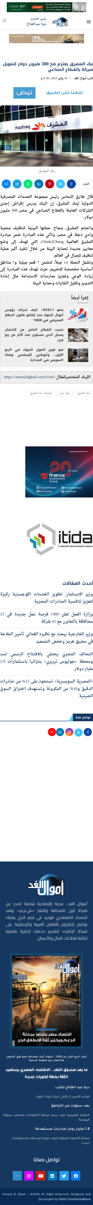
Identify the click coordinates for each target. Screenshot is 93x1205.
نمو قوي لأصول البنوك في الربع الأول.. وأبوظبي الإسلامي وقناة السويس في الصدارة (34, 379)
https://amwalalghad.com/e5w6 (29, 401)
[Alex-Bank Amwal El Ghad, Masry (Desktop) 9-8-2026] (46, 6)
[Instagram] (29, 1200)
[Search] (4, 22)
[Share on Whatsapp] (28, 208)
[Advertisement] (46, 828)
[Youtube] (40, 1200)
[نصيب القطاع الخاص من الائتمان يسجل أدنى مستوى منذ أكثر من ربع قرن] (78, 359)
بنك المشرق (84, 418)
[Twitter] (64, 1200)
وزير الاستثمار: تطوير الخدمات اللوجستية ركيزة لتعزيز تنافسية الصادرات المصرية (46, 622)
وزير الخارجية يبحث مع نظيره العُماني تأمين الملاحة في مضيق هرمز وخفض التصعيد (46, 662)
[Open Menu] (89, 22)
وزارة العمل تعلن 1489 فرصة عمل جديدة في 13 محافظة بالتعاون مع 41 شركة (46, 642)
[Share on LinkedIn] (38, 208)
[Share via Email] (6, 208)
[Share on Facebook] (71, 208)
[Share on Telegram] (17, 208)
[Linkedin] (52, 1200)
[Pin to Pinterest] (49, 208)
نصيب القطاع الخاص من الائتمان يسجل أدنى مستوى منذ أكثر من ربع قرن (34, 359)
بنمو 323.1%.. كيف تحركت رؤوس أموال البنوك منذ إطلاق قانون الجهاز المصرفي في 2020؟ (34, 339)
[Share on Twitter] (60, 208)
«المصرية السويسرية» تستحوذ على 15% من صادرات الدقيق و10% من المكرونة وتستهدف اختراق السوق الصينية (46, 713)
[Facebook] (76, 1200)
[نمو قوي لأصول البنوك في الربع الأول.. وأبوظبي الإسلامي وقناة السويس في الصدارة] (78, 380)
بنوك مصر (64, 418)
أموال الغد (80, 103)
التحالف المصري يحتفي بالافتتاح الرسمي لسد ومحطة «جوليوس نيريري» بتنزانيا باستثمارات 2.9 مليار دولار (46, 686)
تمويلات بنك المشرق (41, 418)
